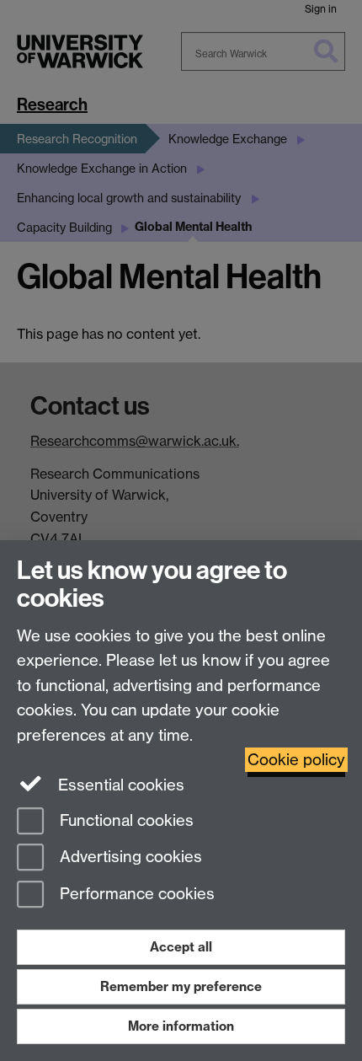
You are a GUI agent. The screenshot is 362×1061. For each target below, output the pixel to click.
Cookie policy (296, 759)
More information (181, 1026)
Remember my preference (181, 986)
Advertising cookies (129, 857)
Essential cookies (119, 785)
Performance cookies (135, 894)
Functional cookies (125, 820)
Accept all (181, 947)
